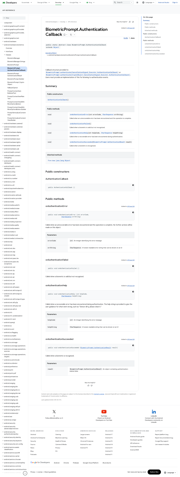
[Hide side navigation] (25, 473)
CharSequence (107, 115)
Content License (99, 394)
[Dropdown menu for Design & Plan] (50, 2)
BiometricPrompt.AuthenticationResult (109, 142)
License (39, 472)
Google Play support (161, 441)
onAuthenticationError (79, 115)
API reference (8, 10)
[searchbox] (14, 18)
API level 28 (130, 28)
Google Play (74, 2)
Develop (58, 2)
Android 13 (108, 448)
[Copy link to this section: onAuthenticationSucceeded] (75, 339)
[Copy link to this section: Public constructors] (71, 172)
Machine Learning (61, 438)
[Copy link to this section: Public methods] (66, 199)
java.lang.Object (51, 53)
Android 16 (109, 438)
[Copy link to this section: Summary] (59, 86)
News (32, 448)
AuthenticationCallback (57, 100)
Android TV (84, 448)
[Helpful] (129, 21)
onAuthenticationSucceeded (81, 142)
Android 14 (109, 444)
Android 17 (108, 434)
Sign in (175, 2)
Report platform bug (161, 434)
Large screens (85, 434)
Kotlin (126, 38)
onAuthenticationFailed (79, 124)
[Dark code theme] (133, 185)
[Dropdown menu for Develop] (64, 2)
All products (107, 463)
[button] (13, 26)
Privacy (57, 448)
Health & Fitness (60, 441)
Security (33, 441)
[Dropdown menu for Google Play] (81, 2)
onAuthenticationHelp (79, 133)
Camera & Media (61, 444)
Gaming (58, 434)
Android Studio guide (137, 436)
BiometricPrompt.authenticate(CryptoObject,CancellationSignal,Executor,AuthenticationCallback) (88, 75)
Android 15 (108, 441)
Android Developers (52, 22)
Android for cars (85, 444)
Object (56, 47)
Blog (90, 2)
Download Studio (136, 446)
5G (56, 451)
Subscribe (154, 472)
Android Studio (163, 2)
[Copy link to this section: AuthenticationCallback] (70, 179)
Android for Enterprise (38, 438)
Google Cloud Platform (90, 463)
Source (33, 444)
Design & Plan (42, 2)
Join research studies (162, 444)
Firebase (76, 463)
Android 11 (108, 454)
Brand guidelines (50, 472)
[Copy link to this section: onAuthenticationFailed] (70, 260)
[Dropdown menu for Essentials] (32, 2)
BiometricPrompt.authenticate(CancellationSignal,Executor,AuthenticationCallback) (82, 72)
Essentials (25, 2)
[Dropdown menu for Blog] (95, 2)
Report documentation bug (164, 438)
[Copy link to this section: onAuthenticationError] (70, 206)
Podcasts (33, 454)
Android (33, 434)
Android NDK (134, 450)
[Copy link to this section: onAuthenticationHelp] (69, 285)
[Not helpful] (132, 21)
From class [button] (59, 160)
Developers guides (136, 440)
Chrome (66, 463)
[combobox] (123, 2)
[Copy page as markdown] (71, 35)
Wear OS (83, 438)
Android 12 (108, 451)
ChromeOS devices (86, 441)
